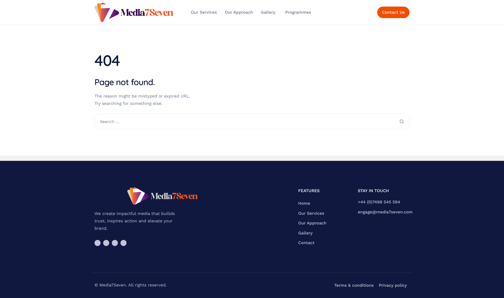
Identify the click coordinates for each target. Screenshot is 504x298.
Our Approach (239, 12)
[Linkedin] (123, 243)
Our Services (204, 12)
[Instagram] (97, 243)
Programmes (298, 12)
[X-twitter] (106, 243)
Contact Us (393, 12)
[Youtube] (115, 243)
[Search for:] (252, 122)
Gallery (268, 12)
